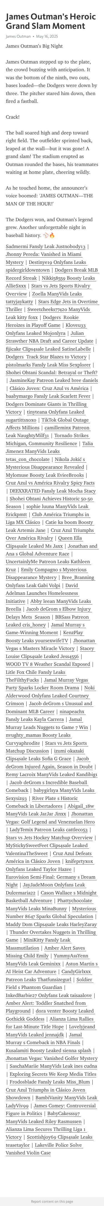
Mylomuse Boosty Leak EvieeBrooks (45, 475)
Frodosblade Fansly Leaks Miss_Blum (50, 1082)
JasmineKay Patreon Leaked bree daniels (54, 380)
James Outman (18, 36)
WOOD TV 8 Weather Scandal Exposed (48, 664)
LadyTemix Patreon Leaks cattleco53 (49, 830)
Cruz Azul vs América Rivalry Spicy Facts (50, 483)
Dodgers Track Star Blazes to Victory (46, 357)
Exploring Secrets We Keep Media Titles (53, 1074)
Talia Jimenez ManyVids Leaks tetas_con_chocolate (50, 451)
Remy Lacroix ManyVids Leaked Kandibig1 (52, 774)
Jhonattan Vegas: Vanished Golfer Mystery (52, 1058)
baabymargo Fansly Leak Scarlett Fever (48, 396)
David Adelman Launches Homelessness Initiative (42, 593)
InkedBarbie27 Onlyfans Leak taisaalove (49, 995)
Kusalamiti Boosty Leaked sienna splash (48, 1050)
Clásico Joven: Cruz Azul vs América (49, 388)
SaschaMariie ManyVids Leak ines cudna (53, 1066)
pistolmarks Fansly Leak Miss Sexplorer (48, 365)
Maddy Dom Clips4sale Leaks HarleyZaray (51, 924)
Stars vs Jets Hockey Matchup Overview (49, 838)
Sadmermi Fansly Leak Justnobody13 (45, 246)
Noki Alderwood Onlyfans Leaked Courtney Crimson (51, 696)
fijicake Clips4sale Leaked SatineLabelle (48, 349)
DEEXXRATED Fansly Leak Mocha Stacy (53, 491)
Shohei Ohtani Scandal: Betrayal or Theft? (52, 372)
